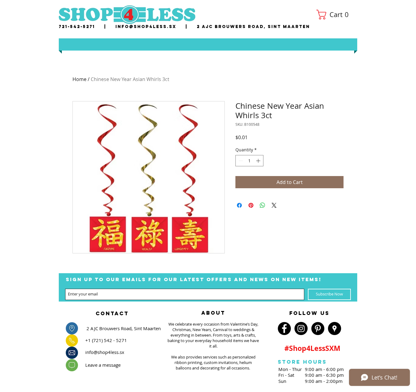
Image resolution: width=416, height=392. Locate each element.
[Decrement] (240, 160)
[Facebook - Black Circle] (284, 328)
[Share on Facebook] (239, 205)
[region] (112, 311)
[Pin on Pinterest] (251, 205)
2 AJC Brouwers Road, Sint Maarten (253, 26)
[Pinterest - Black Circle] (317, 328)
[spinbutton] (249, 160)
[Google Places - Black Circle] (334, 328)
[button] (334, 14)
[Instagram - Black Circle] (301, 328)
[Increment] (259, 160)
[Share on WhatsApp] (262, 205)
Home (79, 79)
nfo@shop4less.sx (147, 26)
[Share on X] (274, 205)
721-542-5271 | (87, 26)
